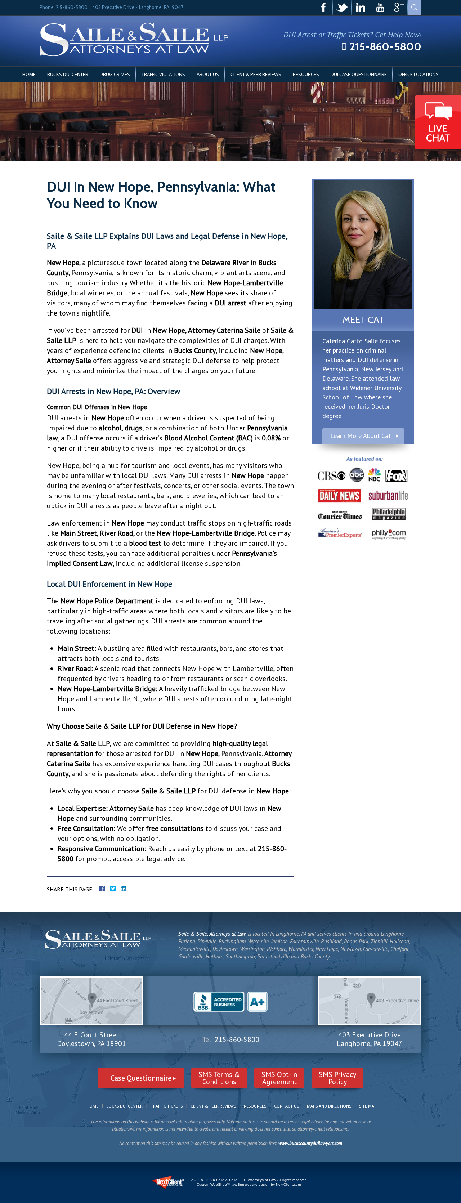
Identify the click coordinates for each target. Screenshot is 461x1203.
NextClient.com (288, 1184)
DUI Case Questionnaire (359, 74)
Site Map (368, 1106)
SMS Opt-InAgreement (279, 1078)
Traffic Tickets (167, 1106)
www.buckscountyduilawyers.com (310, 1143)
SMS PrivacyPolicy (337, 1078)
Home (29, 74)
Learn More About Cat (360, 435)
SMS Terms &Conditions (219, 1078)
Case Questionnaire (141, 1078)
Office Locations (418, 74)
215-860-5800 (385, 46)
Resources (306, 74)
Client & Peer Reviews (255, 74)
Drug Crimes (115, 74)
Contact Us (286, 1106)
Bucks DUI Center (67, 74)
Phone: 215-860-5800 (64, 7)
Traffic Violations (163, 74)
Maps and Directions (329, 1106)
